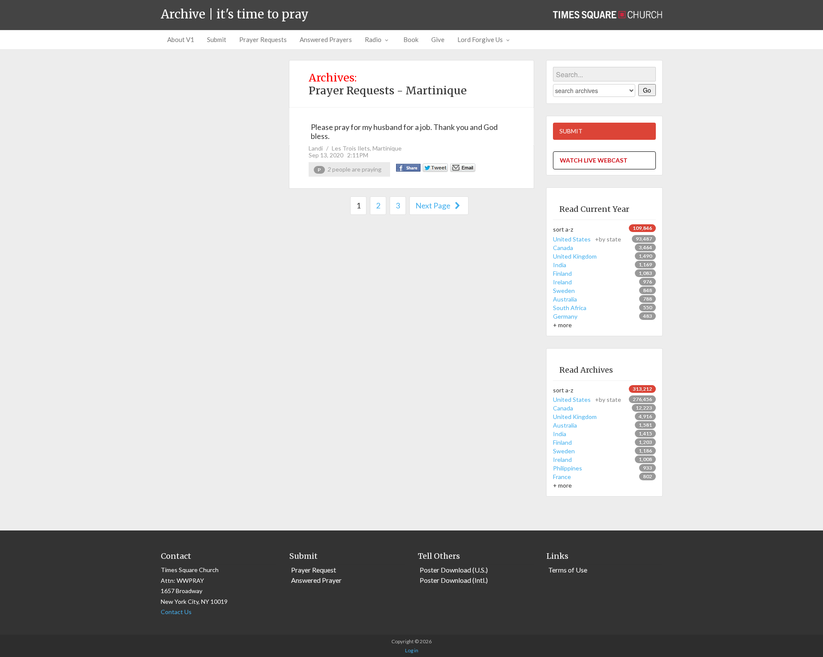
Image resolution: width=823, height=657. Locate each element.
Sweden (564, 290)
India (559, 264)
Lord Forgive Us (480, 39)
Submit (216, 39)
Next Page (433, 205)
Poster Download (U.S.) (454, 570)
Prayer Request (313, 570)
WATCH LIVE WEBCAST (594, 160)
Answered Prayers (326, 39)
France (562, 476)
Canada (563, 247)
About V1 (180, 39)
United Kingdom (575, 256)
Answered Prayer (316, 580)
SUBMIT (571, 131)
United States (587, 239)
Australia (565, 299)
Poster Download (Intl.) (454, 580)
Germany (565, 316)
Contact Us (176, 611)
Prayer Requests (263, 39)
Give (438, 39)
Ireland (562, 282)
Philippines (567, 468)
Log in (411, 650)
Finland (562, 273)
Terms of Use (567, 570)
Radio (373, 39)
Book (410, 39)
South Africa (569, 307)
